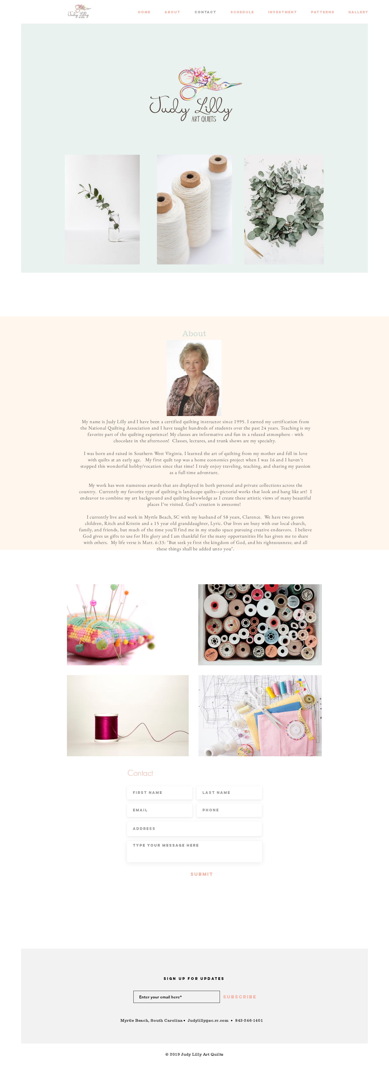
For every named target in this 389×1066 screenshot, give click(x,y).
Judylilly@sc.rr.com (208, 1020)
